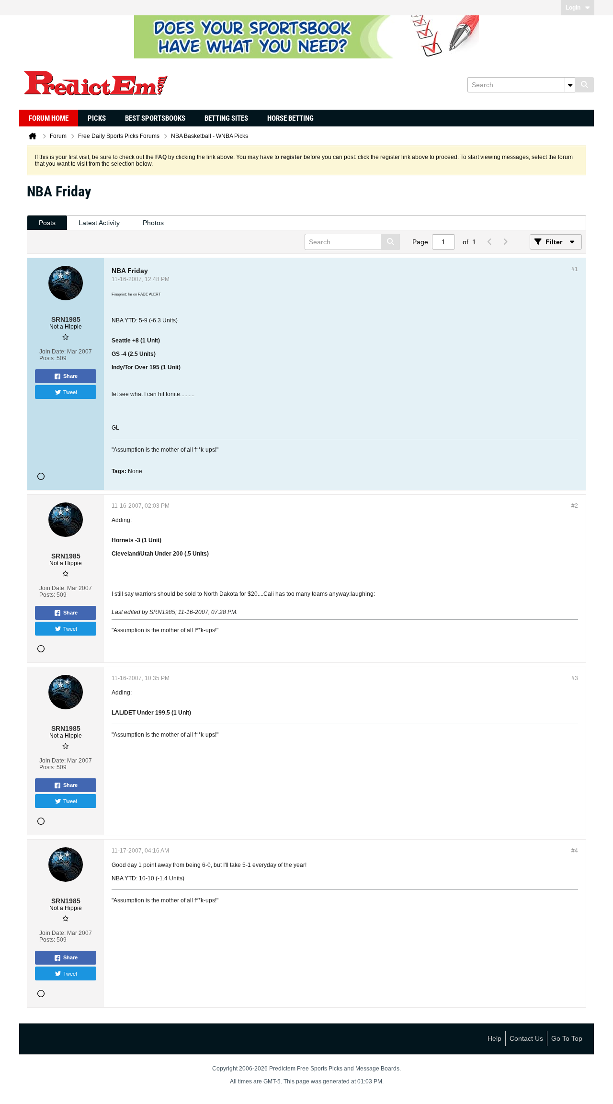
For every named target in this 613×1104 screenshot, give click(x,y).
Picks (97, 118)
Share (70, 376)
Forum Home (48, 118)
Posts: (47, 358)
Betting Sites (226, 118)
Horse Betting (290, 118)
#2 (574, 505)
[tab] (47, 223)
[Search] (584, 84)
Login (573, 7)
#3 (574, 678)
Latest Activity (99, 223)
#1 (574, 269)
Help (494, 1038)
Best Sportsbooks (155, 118)
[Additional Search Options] (570, 84)
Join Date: (52, 351)
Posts (47, 223)
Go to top (566, 1038)
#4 (574, 850)
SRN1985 (162, 612)
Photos (153, 223)
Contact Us (526, 1038)
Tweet (70, 392)
